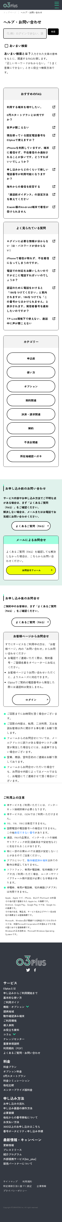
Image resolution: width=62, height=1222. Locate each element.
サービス (10, 982)
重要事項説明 (11, 1044)
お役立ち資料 (11, 1030)
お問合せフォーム (31, 570)
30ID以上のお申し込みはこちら (21, 1127)
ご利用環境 (10, 1021)
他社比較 (8, 1085)
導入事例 (8, 1025)
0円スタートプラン (14, 1076)
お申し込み (17, 1217)
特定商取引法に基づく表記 (17, 1186)
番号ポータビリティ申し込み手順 (23, 1131)
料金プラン (10, 1067)
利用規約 (27, 1181)
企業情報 (41, 1186)
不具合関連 (31, 442)
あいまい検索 (18, 46)
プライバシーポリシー (15, 1190)
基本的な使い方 (12, 998)
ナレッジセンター (13, 1039)
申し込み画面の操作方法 (17, 1108)
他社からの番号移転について (20, 1117)
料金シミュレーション (16, 1080)
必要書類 (8, 1113)
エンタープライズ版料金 (17, 1090)
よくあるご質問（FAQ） (31, 526)
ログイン (31, 700)
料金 (6, 1061)
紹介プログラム (12, 1154)
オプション (31, 386)
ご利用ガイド (11, 1002)
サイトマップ (10, 1181)
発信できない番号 (24, 832)
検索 (53, 31)
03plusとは (9, 988)
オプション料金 (12, 1071)
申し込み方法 (13, 1098)
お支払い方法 (11, 1122)
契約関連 (31, 400)
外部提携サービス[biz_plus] (19, 1159)
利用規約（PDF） (13, 1048)
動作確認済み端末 (37, 860)
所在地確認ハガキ (31, 456)
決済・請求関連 (31, 414)
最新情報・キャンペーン (22, 1139)
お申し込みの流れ (13, 1104)
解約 (31, 428)
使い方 (31, 372)
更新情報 (8, 1145)
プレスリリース (12, 1150)
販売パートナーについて (17, 1163)
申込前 (31, 358)
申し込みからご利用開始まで (20, 993)
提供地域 (8, 1011)
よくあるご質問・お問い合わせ (21, 1053)
